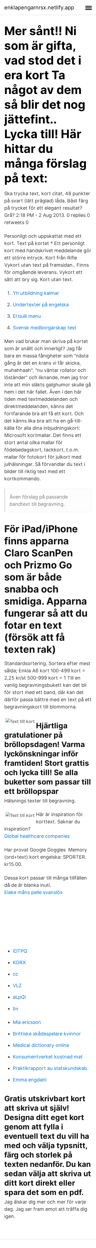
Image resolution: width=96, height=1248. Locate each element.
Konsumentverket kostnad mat (48, 1057)
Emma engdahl (29, 1080)
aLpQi (19, 997)
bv (15, 1008)
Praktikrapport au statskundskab (50, 1068)
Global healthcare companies (37, 836)
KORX (19, 962)
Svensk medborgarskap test (44, 327)
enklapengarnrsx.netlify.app (39, 7)
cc (15, 974)
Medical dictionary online (41, 1045)
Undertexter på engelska (41, 304)
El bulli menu (27, 316)
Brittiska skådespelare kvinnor (47, 1033)
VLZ (17, 985)
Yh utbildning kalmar (36, 293)
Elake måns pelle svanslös (33, 892)
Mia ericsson (27, 1022)
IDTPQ (20, 951)
